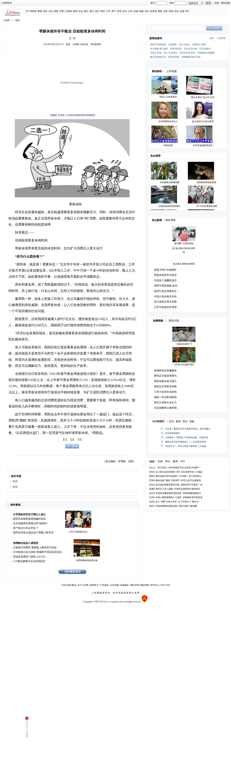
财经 (103, 11)
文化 (130, 11)
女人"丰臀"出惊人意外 (166, 501)
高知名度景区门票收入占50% (29, 556)
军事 (62, 11)
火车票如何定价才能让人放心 (29, 514)
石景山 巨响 (156, 53)
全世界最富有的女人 (168, 121)
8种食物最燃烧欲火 (192, 493)
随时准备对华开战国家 (166, 476)
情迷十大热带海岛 (168, 97)
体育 (119, 11)
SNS (182, 461)
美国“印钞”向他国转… (166, 269)
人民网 (6, 20)
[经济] (152, 472)
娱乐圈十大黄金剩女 (184, 243)
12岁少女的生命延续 (165, 391)
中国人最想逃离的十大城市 (169, 497)
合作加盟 (114, 585)
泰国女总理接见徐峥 (165, 386)
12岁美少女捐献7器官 (184, 364)
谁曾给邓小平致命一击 (191, 484)
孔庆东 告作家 (190, 48)
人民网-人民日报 (80, 44)
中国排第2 (168, 145)
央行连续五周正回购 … (167, 301)
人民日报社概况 (68, 585)
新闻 (15, 487)
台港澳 (68, 11)
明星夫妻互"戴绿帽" (188, 506)
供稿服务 (124, 585)
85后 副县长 (205, 48)
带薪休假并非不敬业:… (167, 275)
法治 (50, 11)
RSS (187, 11)
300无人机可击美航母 (190, 480)
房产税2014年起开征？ (25, 528)
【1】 (65, 439)
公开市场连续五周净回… (168, 307)
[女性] (152, 501)
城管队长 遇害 (199, 44)
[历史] (152, 484)
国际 (56, 11)
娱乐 (125, 11)
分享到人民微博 (27, 729)
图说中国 (174, 320)
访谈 (165, 11)
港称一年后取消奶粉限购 (168, 397)
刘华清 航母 (173, 57)
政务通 (153, 11)
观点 (92, 11)
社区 (147, 11)
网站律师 (144, 585)
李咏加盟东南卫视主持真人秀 (170, 381)
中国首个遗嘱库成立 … (167, 280)
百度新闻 (221, 38)
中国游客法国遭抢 (206, 53)
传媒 (136, 11)
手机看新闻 (95, 44)
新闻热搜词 (155, 38)
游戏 (171, 11)
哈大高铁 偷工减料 (159, 48)
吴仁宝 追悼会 (170, 53)
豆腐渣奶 (172, 44)
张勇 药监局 (176, 48)
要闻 (40, 11)
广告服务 (104, 585)
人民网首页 (6, 3)
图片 (86, 11)
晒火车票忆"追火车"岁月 (203, 97)
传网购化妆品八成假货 (25, 543)
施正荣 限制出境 (158, 57)
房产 (114, 11)
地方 (97, 11)
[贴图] (152, 489)
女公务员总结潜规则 (165, 472)
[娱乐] (152, 506)
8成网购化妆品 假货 (191, 57)
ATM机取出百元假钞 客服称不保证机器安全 (37, 552)
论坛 (151, 461)
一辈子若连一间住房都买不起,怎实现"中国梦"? (178, 467)
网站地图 (225, 3)
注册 (216, 3)
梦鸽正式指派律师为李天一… (170, 375)
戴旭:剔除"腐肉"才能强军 (168, 480)
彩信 (176, 11)
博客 (160, 11)
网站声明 (134, 585)
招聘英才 (94, 585)
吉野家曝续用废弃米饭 (87, 560)
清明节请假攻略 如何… (167, 285)
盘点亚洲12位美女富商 (203, 121)
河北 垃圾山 (184, 44)
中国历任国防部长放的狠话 (187, 489)
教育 (75, 11)
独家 (15, 481)
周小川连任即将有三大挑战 (189, 472)
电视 (141, 11)
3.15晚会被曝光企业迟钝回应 (29, 561)
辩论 (167, 461)
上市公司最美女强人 (78, 531)
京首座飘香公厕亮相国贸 (168, 408)
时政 (45, 11)
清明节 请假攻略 (158, 44)
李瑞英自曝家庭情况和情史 (169, 493)
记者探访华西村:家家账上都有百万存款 (35, 547)
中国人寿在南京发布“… (167, 296)
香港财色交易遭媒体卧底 (168, 370)
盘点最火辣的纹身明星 (184, 264)
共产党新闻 (31, 11)
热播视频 (158, 320)
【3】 (80, 439)
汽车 (108, 11)
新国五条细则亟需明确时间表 (29, 519)
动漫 (182, 11)
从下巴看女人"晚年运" (188, 501)
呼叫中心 (155, 585)
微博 (175, 461)
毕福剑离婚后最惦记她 (166, 506)
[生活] (152, 493)
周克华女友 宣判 (187, 53)
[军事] (152, 480)
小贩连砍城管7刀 (184, 344)
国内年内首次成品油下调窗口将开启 (33, 532)
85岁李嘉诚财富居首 (203, 145)
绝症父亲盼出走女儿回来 (168, 402)
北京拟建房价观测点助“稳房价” (30, 523)
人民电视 (172, 71)
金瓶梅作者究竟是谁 (192, 497)
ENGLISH (165, 585)
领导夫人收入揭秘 (164, 489)
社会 (81, 11)
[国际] (152, 476)
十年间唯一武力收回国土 (190, 476)
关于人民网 (83, 585)
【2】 (72, 439)
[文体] (152, 497)
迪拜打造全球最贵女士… (168, 291)
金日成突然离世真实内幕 (167, 484)
